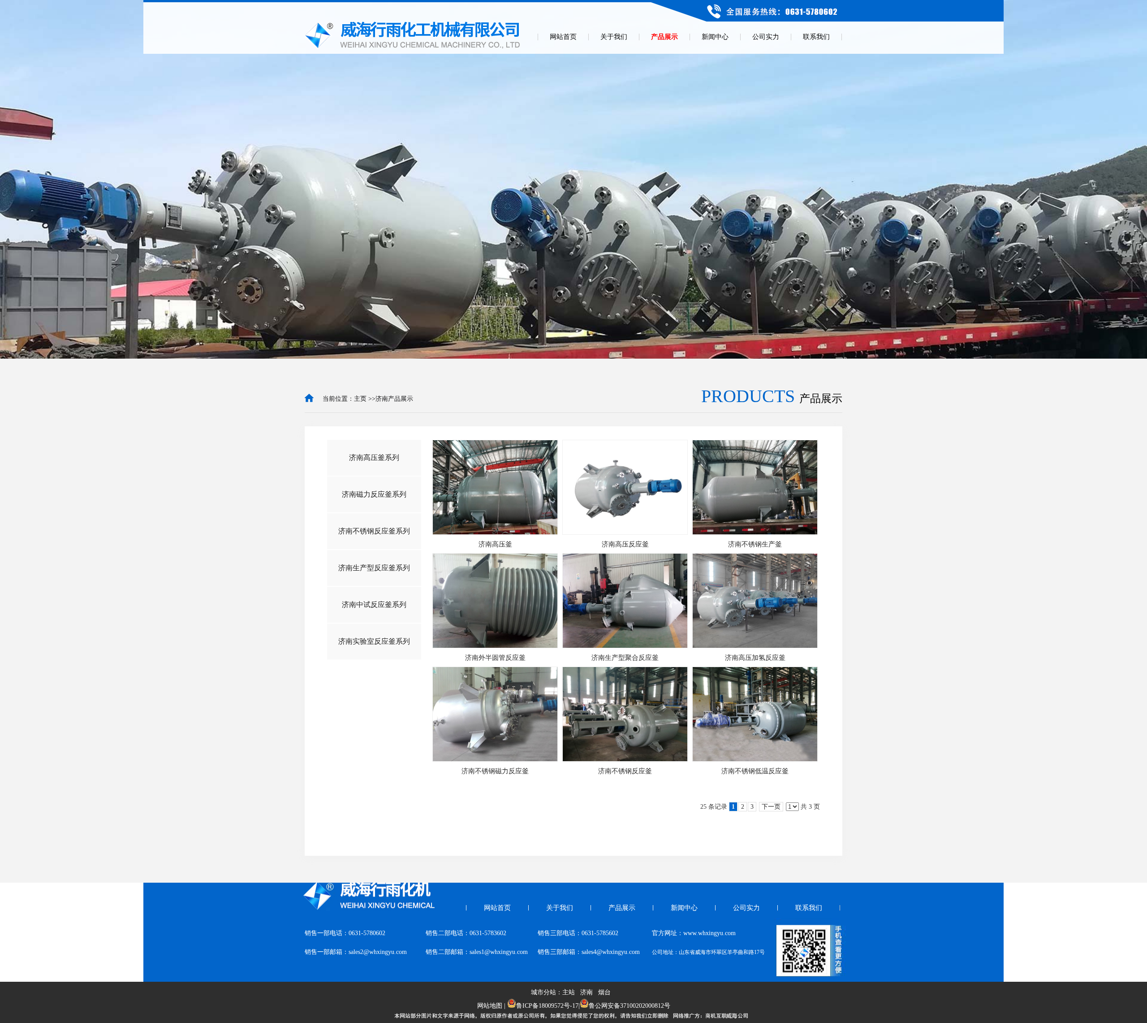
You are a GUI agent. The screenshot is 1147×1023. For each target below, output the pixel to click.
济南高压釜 (495, 544)
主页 (360, 398)
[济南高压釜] (495, 487)
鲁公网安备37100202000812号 (629, 1005)
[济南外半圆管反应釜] (495, 600)
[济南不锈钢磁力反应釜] (495, 714)
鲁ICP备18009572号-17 (547, 1005)
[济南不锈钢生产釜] (755, 487)
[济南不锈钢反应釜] (625, 714)
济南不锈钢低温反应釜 (755, 771)
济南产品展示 (394, 398)
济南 (586, 992)
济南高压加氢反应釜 (755, 657)
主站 (568, 992)
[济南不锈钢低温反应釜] (755, 714)
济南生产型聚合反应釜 (625, 657)
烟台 (604, 992)
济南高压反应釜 (625, 544)
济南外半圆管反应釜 (495, 657)
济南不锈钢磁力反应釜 (495, 771)
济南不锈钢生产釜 (755, 544)
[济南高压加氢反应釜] (755, 600)
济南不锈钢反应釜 (625, 771)
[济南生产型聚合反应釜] (625, 600)
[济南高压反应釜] (625, 487)
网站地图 (489, 1005)
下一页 (771, 806)
